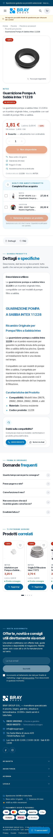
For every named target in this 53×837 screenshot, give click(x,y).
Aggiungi (15, 587)
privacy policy (28, 678)
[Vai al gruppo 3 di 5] (28, 595)
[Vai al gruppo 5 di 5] (32, 595)
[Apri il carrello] (47, 11)
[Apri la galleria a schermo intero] (26, 59)
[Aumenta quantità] (21, 141)
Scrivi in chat (38, 442)
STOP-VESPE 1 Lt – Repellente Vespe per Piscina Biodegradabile (28, 197)
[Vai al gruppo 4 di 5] (30, 595)
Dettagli (12, 241)
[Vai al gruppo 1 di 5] (23, 595)
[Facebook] (5, 750)
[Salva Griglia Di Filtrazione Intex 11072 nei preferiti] (44, 545)
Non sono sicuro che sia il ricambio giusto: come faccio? (17, 502)
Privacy (5, 833)
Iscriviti (26, 668)
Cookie (13, 833)
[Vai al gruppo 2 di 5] (26, 595)
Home (5, 26)
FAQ (24, 241)
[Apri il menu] (5, 11)
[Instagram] (12, 750)
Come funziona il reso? (14, 492)
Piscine (14, 26)
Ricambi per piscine (13, 29)
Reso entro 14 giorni (18, 157)
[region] (26, 566)
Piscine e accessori (28, 26)
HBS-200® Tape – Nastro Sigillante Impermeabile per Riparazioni (27, 208)
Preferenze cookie (26, 833)
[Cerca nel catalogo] (40, 11)
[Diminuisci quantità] (9, 141)
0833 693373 (17, 442)
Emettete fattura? (11, 512)
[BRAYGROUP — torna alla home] (19, 10)
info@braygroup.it (15, 729)
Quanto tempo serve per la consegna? (21, 475)
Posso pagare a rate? (13, 483)
